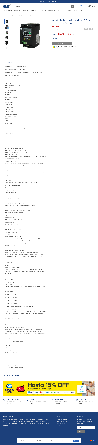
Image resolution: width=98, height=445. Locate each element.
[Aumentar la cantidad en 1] (66, 38)
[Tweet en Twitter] (90, 29)
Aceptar (76, 440)
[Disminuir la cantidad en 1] (59, 38)
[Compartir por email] (92, 29)
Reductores (60, 10)
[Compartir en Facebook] (85, 29)
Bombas (24, 10)
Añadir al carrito (62, 43)
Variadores (50, 10)
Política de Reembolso (62, 421)
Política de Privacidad (62, 419)
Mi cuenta (79, 7)
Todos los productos (10, 15)
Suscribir (81, 431)
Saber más (58, 47)
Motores (16, 10)
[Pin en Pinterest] (87, 29)
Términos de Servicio (62, 423)
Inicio (4, 15)
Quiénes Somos (7, 10)
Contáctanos (82, 10)
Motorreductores (71, 10)
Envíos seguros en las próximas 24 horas (49, 1)
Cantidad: (54, 38)
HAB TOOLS (55, 29)
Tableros (42, 10)
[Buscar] (72, 6)
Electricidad (33, 10)
